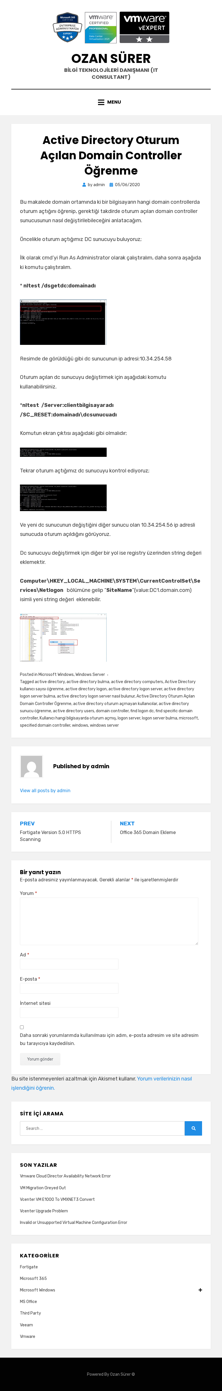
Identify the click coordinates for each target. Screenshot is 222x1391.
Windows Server (90, 674)
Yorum (28, 893)
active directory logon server (135, 689)
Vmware (27, 1336)
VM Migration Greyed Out (43, 1188)
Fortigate (29, 1267)
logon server (129, 718)
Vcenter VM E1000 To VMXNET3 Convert (57, 1199)
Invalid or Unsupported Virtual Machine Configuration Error (73, 1222)
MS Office (28, 1301)
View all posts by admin (45, 790)
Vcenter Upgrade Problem (44, 1211)
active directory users (73, 710)
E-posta (30, 979)
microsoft (188, 718)
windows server (104, 725)
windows (80, 725)
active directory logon (86, 689)
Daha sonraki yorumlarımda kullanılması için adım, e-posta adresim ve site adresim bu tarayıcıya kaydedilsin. (109, 1039)
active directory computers (137, 681)
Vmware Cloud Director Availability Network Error (65, 1176)
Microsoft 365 (33, 1278)
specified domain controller (45, 725)
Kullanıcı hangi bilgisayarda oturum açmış (78, 718)
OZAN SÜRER (111, 58)
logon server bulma (159, 718)
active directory (50, 681)
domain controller (112, 710)
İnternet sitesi (35, 1003)
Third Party (30, 1313)
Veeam (26, 1325)
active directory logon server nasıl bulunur (96, 696)
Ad (24, 955)
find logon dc (142, 710)
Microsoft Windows (56, 674)
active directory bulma (87, 681)
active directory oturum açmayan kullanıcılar (115, 703)
